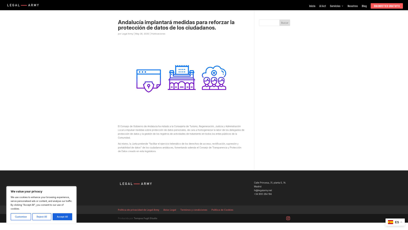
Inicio (312, 6)
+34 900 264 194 (263, 194)
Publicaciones (158, 33)
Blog (364, 6)
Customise (21, 216)
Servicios (335, 6)
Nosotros (353, 6)
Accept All (62, 216)
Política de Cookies (222, 209)
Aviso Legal (169, 209)
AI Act (322, 6)
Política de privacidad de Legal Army (138, 209)
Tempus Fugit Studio (145, 218)
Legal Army (127, 33)
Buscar (284, 22)
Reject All (42, 216)
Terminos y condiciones (193, 209)
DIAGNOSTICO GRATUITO (387, 6)
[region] (41, 205)
